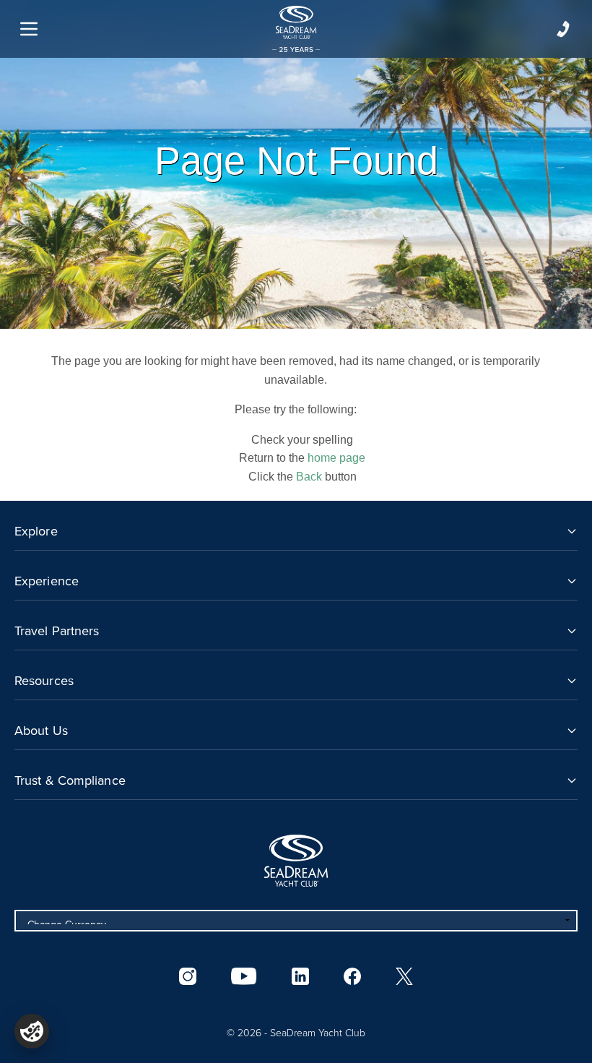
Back (309, 476)
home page (336, 458)
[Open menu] (29, 29)
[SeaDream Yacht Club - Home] (296, 861)
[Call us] (563, 29)
